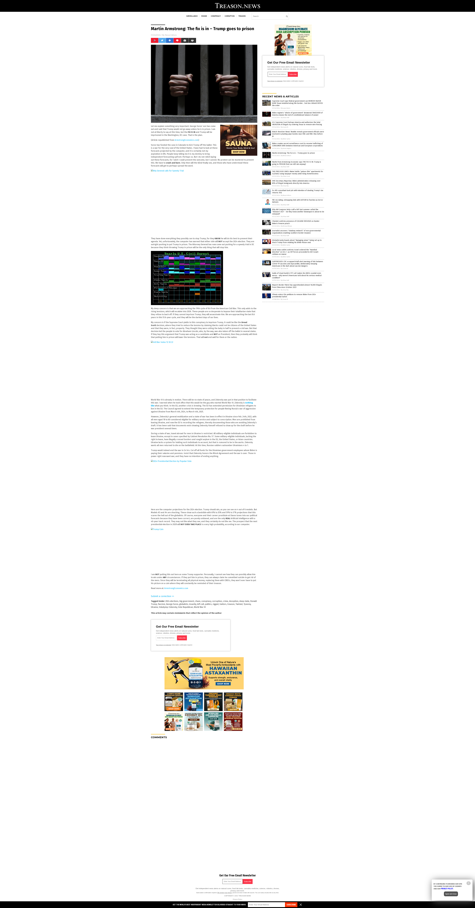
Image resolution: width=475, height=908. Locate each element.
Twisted (239, 604)
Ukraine (154, 607)
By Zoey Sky (285, 186)
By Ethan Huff (285, 117)
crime (225, 601)
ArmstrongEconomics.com (186, 140)
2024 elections (171, 601)
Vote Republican (185, 607)
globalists (183, 604)
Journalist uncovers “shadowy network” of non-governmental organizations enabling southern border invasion (296, 232)
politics (208, 604)
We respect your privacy (224, 892)
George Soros (172, 604)
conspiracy (216, 16)
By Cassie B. (284, 127)
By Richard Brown (286, 226)
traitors (223, 604)
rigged (204, 16)
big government (186, 601)
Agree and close (451, 894)
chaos (197, 601)
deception (233, 601)
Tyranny (247, 604)
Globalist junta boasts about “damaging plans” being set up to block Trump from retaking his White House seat (297, 241)
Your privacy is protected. (163, 645)
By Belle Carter (285, 139)
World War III (200, 607)
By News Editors (286, 155)
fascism (161, 604)
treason (242, 16)
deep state (244, 601)
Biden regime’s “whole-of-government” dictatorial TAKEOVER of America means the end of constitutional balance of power (297, 114)
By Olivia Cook (285, 176)
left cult (200, 604)
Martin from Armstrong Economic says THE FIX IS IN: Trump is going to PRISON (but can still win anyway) (296, 163)
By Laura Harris (285, 108)
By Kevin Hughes (286, 148)
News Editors (171, 35)
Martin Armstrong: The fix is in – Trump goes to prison (293, 153)
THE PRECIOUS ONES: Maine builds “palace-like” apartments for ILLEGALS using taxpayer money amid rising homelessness (297, 172)
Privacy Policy (237, 899)
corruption (230, 16)
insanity (192, 604)
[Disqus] (204, 772)
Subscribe (291, 905)
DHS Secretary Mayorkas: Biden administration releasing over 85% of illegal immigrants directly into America (296, 182)
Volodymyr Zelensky (168, 607)
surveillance (192, 16)
